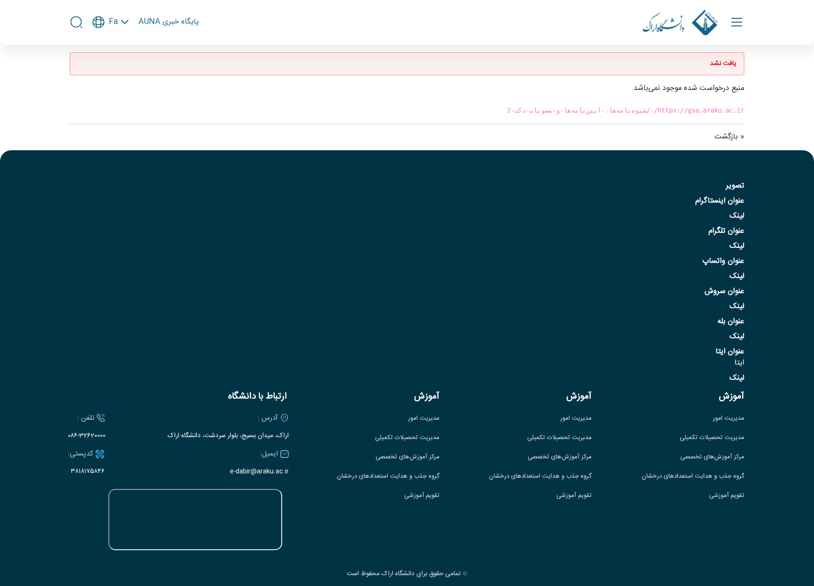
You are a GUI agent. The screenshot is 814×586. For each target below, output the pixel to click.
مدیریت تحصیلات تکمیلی (712, 438)
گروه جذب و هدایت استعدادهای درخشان (693, 476)
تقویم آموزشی (726, 496)
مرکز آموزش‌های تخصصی (712, 457)
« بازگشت (729, 136)
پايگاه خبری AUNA (168, 22)
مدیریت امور (728, 418)
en (110, 49)
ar (110, 64)
